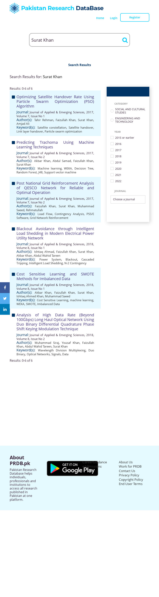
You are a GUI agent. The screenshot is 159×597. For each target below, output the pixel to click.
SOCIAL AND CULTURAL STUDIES (130, 111)
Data (65, 354)
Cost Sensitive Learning (52, 300)
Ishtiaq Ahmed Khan (29, 296)
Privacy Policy (129, 475)
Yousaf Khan (71, 343)
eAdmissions (92, 466)
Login (113, 18)
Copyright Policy (131, 479)
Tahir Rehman (43, 120)
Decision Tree (83, 168)
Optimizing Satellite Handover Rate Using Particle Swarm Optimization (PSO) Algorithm (55, 101)
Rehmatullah (34, 210)
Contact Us (127, 471)
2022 (118, 181)
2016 (118, 144)
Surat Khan (85, 120)
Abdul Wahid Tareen (47, 255)
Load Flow (45, 214)
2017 (118, 150)
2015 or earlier (124, 137)
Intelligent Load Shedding (46, 263)
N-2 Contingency (75, 263)
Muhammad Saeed (57, 296)
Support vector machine (60, 172)
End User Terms (131, 484)
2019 (118, 162)
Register (134, 17)
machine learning (81, 300)
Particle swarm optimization (63, 131)
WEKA (68, 168)
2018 (118, 156)
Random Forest (26, 172)
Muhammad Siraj (47, 343)
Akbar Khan (42, 161)
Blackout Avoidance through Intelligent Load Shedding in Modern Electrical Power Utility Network (55, 233)
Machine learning (50, 168)
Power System (50, 259)
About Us (126, 462)
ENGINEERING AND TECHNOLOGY (127, 120)
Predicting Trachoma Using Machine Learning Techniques (55, 145)
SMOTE (31, 304)
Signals (56, 354)
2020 (118, 168)
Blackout (71, 259)
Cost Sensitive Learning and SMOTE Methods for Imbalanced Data (55, 276)
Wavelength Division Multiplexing (62, 350)
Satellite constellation (52, 127)
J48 (40, 172)
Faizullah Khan (66, 120)
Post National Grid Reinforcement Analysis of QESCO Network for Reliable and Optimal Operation (55, 188)
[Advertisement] (79, 389)
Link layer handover (29, 131)
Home (100, 18)
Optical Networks (38, 354)
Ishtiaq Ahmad (44, 252)
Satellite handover (81, 127)
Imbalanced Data (48, 304)
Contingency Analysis (69, 214)
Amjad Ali (22, 124)
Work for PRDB (130, 466)
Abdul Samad (62, 161)
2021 (118, 175)
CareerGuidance (94, 462)
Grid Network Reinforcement (49, 218)
